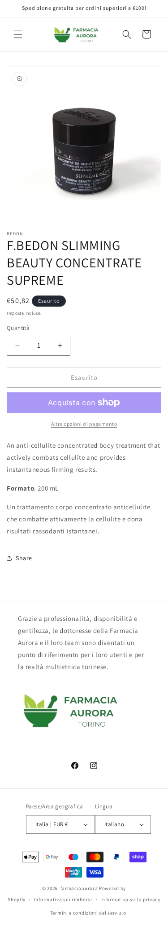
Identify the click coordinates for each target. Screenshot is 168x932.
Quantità (18, 328)
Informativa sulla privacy (130, 899)
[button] (18, 34)
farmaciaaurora (79, 888)
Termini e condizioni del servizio (88, 913)
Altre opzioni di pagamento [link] (84, 423)
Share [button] (24, 558)
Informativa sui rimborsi (63, 899)
